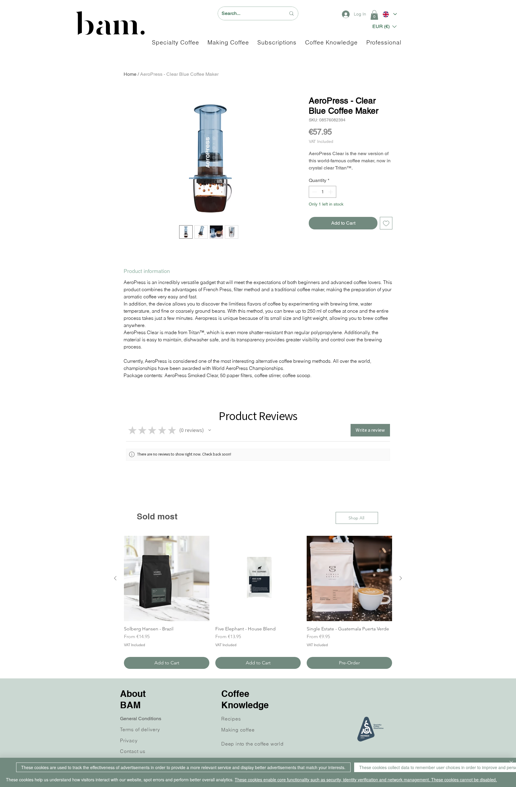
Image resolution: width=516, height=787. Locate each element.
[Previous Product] (115, 578)
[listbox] (384, 26)
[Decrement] (314, 191)
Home (130, 74)
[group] (258, 602)
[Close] (511, 763)
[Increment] (331, 191)
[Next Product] (400, 578)
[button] (374, 15)
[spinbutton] (322, 191)
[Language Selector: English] (389, 14)
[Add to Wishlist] (386, 223)
